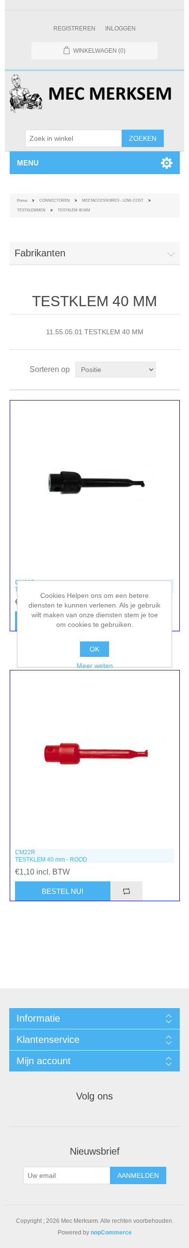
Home (22, 200)
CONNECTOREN (54, 200)
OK (94, 649)
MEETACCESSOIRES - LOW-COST (112, 200)
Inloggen (120, 28)
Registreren (74, 28)
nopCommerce (111, 1232)
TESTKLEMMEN (31, 210)
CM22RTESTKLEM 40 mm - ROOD (51, 855)
